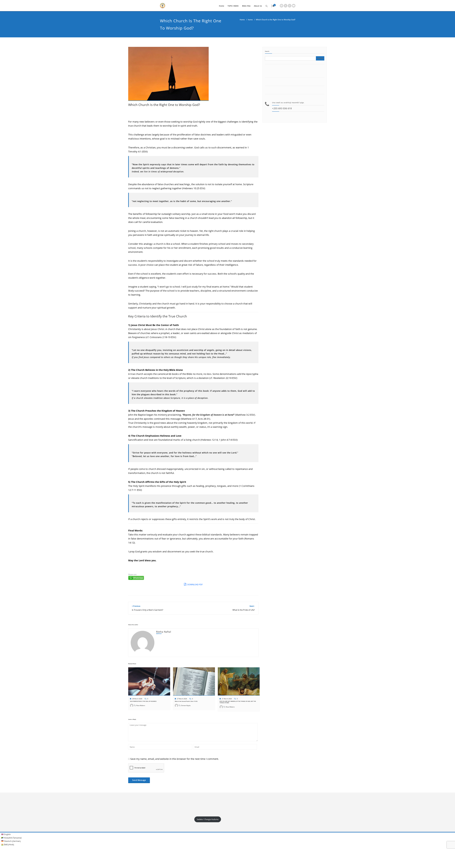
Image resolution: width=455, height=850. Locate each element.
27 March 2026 (182, 699)
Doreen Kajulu (186, 705)
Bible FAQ (246, 6)
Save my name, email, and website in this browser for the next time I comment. (174, 758)
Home (221, 6)
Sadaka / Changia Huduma (207, 819)
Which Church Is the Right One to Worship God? (164, 104)
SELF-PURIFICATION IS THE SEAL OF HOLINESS (143, 701)
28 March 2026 (137, 699)
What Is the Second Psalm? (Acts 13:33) (186, 701)
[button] (267, 5)
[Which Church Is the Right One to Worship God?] (168, 75)
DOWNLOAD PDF (195, 584)
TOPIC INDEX (233, 6)
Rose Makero (140, 705)
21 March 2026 (227, 699)
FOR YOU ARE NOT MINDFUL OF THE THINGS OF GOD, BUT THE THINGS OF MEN (238, 702)
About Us (258, 6)
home (250, 19)
